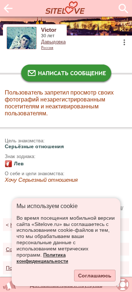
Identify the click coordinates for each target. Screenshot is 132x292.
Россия (47, 47)
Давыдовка (53, 42)
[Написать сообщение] (66, 75)
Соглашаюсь (94, 275)
